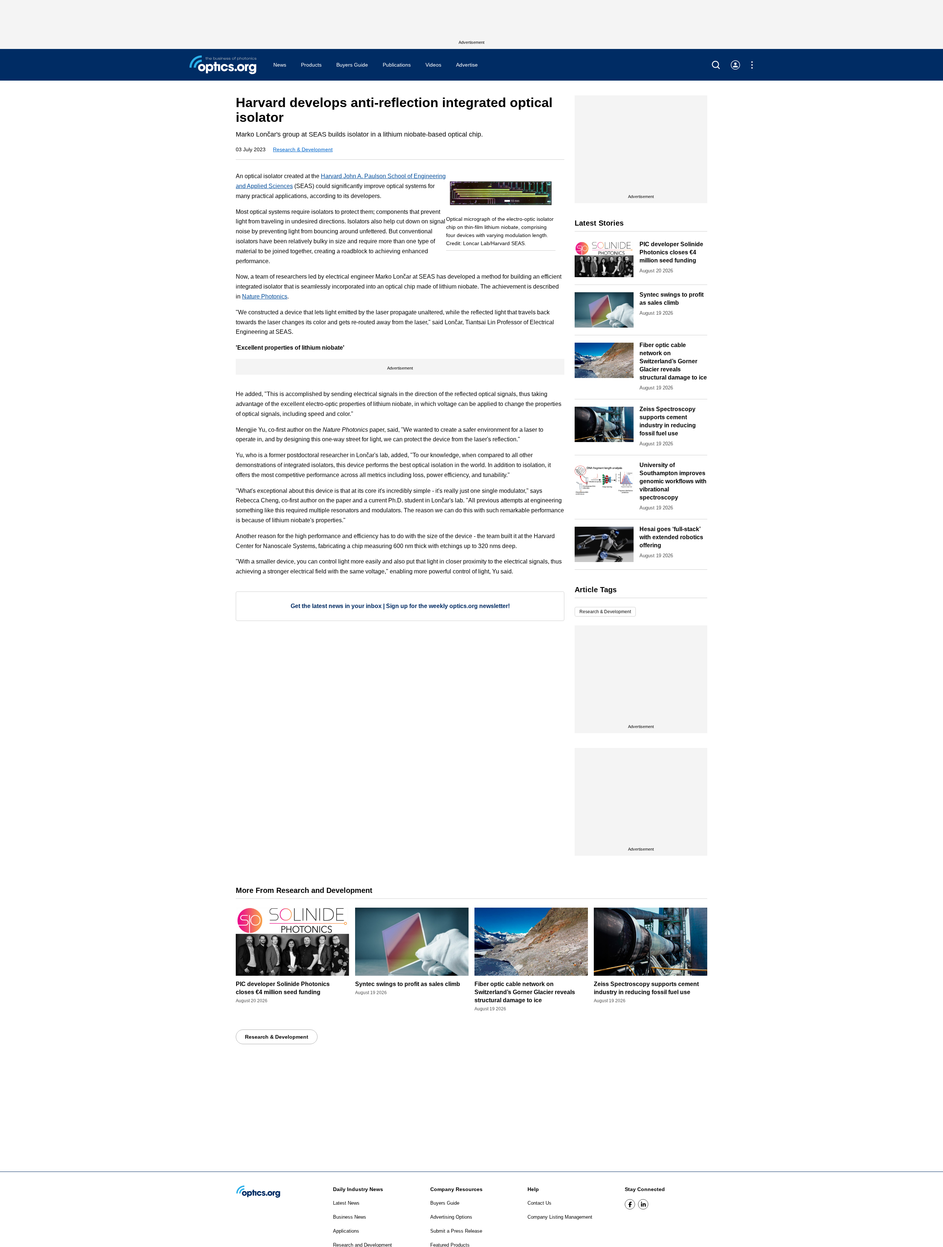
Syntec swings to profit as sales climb (407, 984)
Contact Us (539, 1203)
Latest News (346, 1203)
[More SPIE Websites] (752, 65)
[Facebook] (630, 1204)
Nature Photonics (264, 296)
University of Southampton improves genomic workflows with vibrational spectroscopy (673, 481)
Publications (397, 65)
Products (311, 65)
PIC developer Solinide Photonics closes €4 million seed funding (671, 252)
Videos (433, 65)
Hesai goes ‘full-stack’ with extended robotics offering (671, 537)
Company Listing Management (559, 1217)
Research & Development (303, 149)
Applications (346, 1231)
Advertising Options (451, 1217)
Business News (349, 1217)
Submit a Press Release (456, 1231)
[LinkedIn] (643, 1204)
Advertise (467, 65)
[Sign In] (735, 65)
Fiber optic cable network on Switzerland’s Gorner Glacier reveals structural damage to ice (673, 361)
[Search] (716, 65)
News (279, 65)
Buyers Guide (352, 65)
